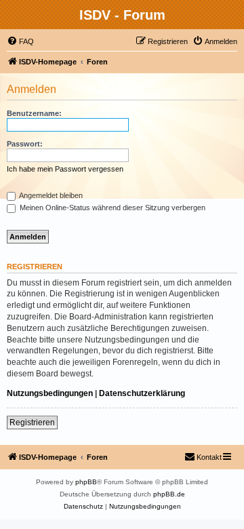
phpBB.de (169, 494)
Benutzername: (34, 113)
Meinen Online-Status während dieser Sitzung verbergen (111, 207)
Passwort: (25, 144)
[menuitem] (20, 41)
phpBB (86, 482)
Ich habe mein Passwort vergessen (65, 169)
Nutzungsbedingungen (50, 393)
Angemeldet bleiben (50, 195)
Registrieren (32, 422)
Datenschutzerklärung (142, 393)
